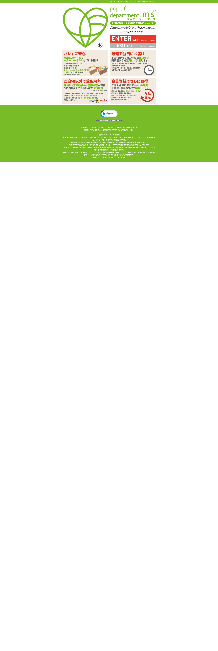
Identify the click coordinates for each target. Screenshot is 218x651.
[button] (109, 114)
